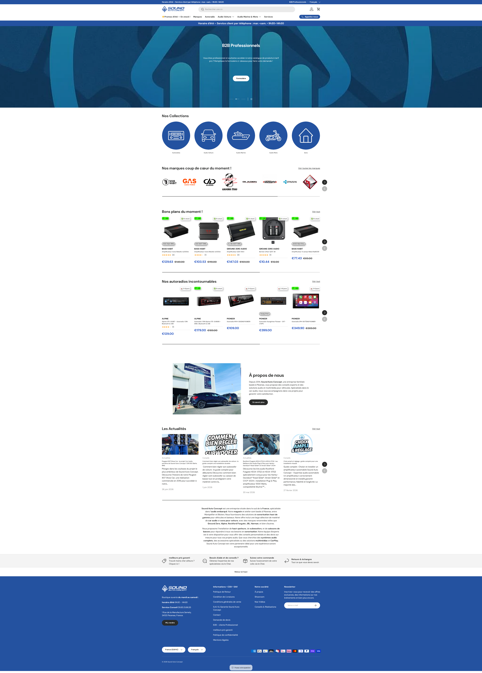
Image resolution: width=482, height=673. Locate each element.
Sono (306, 153)
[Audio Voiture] (208, 136)
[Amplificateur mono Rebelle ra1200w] (208, 231)
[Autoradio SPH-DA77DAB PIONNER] (306, 301)
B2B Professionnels (297, 2)
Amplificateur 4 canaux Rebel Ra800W (305, 252)
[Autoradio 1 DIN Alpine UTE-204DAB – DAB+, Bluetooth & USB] (208, 301)
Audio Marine (241, 153)
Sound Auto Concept (175, 662)
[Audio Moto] (273, 136)
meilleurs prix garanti (223, 630)
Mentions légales (221, 640)
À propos (259, 591)
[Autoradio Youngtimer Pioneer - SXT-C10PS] (273, 301)
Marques (197, 16)
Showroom (259, 596)
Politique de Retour (222, 591)
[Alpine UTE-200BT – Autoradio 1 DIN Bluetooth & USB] (176, 301)
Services (268, 16)
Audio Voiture (224, 16)
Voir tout (316, 211)
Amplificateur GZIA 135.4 (235, 252)
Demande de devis (221, 620)
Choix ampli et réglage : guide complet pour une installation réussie (301, 462)
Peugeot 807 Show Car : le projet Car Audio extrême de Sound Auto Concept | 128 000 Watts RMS (179, 463)
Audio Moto (273, 153)
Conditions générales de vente (227, 602)
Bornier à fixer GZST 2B (267, 252)
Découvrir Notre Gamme (241, 86)
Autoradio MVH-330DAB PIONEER (238, 322)
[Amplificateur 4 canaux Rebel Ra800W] (306, 231)
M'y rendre (170, 623)
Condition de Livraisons (224, 596)
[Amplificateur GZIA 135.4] (241, 231)
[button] (318, 9)
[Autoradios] (176, 136)
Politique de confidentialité (225, 635)
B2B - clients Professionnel (225, 625)
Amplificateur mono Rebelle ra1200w (207, 252)
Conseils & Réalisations (265, 607)
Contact (217, 615)
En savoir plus (258, 402)
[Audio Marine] (241, 136)
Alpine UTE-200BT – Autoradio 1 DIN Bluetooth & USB (175, 323)
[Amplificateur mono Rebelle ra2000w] (176, 231)
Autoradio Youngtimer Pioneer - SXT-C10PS (272, 323)
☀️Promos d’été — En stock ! (176, 16)
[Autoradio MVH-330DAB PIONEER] (241, 301)
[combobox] (246, 9)
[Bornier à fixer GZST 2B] (273, 231)
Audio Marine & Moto (247, 16)
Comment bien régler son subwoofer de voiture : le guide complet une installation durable (220, 462)
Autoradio (210, 16)
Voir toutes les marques (309, 168)
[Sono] (306, 136)
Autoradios (176, 153)
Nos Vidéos (260, 602)
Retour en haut (241, 572)
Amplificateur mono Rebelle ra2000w (175, 252)
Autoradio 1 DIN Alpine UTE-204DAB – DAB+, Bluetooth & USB (207, 323)
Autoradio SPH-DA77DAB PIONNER (303, 322)
